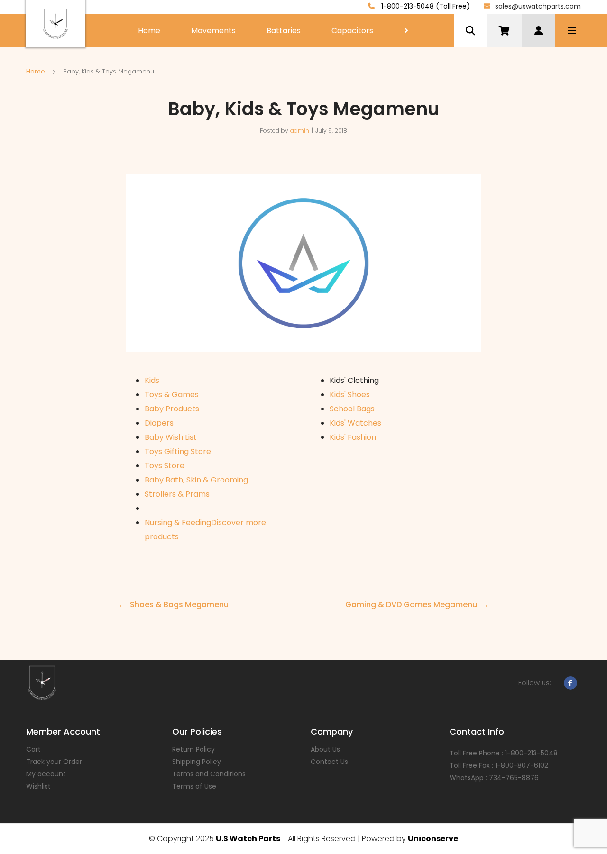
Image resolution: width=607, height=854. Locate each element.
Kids (152, 380)
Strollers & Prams (177, 494)
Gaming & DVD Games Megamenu (411, 604)
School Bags (352, 408)
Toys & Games (172, 394)
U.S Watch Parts (248, 838)
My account (46, 774)
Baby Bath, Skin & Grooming (196, 479)
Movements (213, 30)
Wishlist (38, 786)
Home (149, 30)
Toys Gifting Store (178, 451)
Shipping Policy (196, 761)
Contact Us (329, 761)
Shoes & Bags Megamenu (179, 604)
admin (299, 131)
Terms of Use (194, 786)
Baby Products (172, 408)
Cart (33, 749)
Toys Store (164, 465)
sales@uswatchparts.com (538, 6)
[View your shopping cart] (504, 30)
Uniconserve (433, 838)
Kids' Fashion (353, 437)
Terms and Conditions (209, 774)
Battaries (284, 30)
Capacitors (352, 30)
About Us (325, 749)
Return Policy (193, 749)
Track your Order (54, 761)
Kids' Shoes (350, 394)
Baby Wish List (171, 437)
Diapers (159, 423)
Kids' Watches (355, 423)
